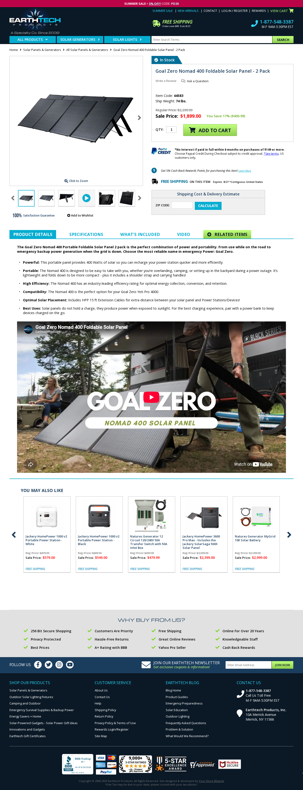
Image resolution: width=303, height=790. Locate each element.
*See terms (271, 154)
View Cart (279, 11)
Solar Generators (77, 39)
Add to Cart (214, 130)
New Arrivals (188, 11)
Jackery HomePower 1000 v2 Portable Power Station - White (46, 540)
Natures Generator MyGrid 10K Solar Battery (255, 538)
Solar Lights (125, 39)
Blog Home (173, 690)
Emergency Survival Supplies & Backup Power (41, 710)
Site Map (101, 736)
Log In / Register (235, 11)
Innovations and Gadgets (27, 729)
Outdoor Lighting (177, 716)
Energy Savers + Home (25, 716)
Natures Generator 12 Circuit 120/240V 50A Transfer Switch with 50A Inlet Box (148, 542)
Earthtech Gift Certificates (27, 736)
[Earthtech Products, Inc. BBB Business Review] (77, 764)
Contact (210, 11)
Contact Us (102, 697)
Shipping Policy (105, 710)
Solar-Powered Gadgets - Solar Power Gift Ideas (43, 723)
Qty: (160, 129)
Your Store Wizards (211, 781)
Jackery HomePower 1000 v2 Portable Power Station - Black (98, 540)
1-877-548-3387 (277, 21)
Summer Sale (162, 11)
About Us (101, 690)
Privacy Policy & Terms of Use (115, 723)
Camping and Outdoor (25, 703)
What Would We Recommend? (187, 736)
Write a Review (166, 81)
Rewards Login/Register (112, 729)
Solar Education (177, 710)
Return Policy (104, 716)
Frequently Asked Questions (186, 723)
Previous (13, 534)
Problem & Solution (179, 729)
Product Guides (177, 697)
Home (13, 50)
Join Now (282, 665)
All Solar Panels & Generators (87, 50)
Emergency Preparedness (184, 703)
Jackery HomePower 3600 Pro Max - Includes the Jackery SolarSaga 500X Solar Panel (201, 542)
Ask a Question (198, 81)
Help (98, 703)
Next (139, 118)
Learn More (244, 170)
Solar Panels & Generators (42, 50)
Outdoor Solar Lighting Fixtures (31, 697)
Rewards (259, 11)
